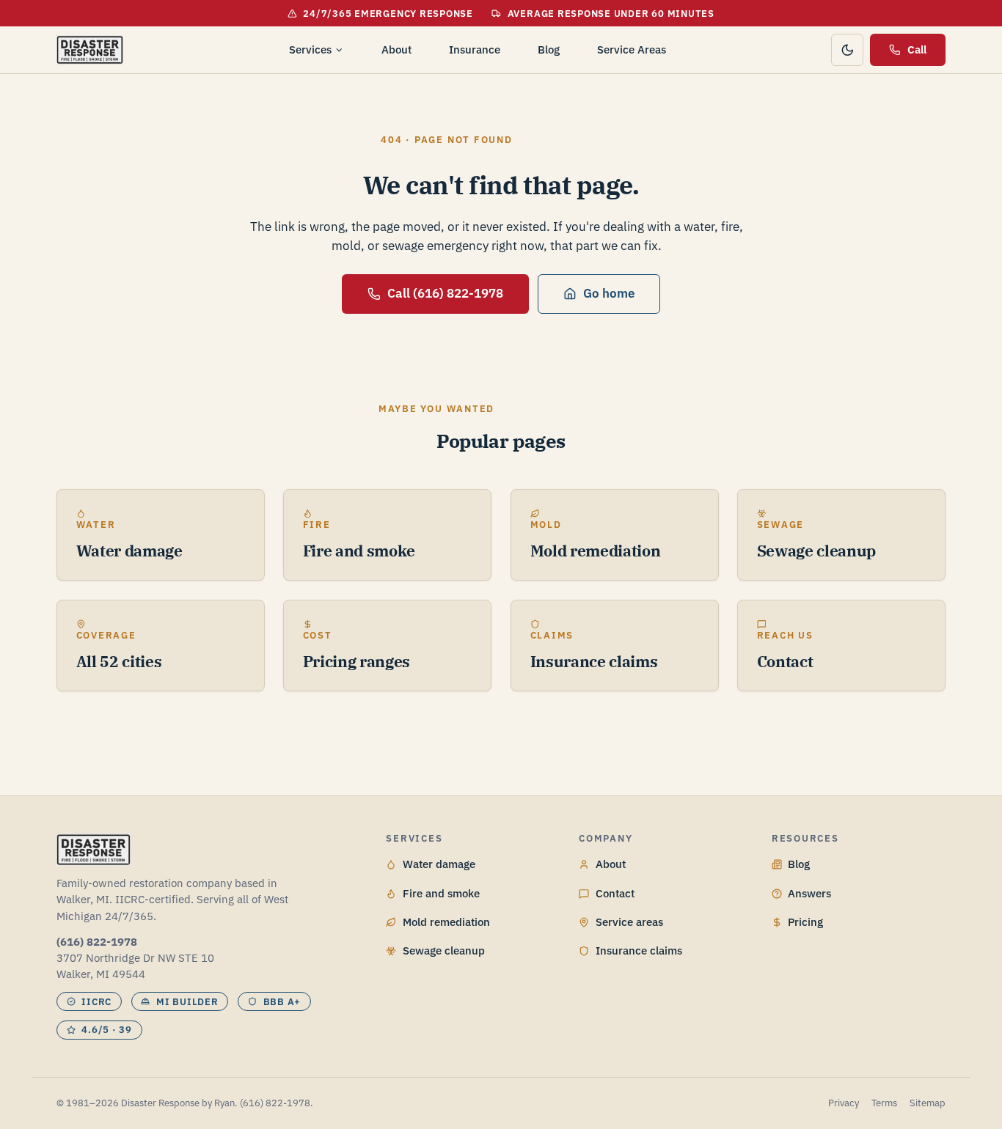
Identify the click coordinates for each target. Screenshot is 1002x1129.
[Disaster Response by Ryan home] (89, 50)
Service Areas (631, 49)
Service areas (629, 922)
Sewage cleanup (444, 950)
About (396, 49)
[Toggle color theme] (847, 50)
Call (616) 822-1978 (445, 293)
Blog (549, 49)
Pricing (805, 922)
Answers (809, 893)
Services (310, 49)
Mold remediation (446, 922)
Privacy (843, 1103)
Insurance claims (639, 950)
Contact (615, 893)
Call (916, 49)
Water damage (439, 864)
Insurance (474, 49)
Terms (884, 1103)
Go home (609, 293)
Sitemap (928, 1103)
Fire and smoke (441, 893)
